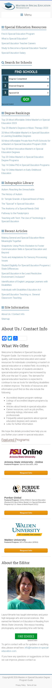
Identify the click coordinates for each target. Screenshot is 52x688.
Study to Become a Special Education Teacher (24, 48)
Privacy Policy (21, 685)
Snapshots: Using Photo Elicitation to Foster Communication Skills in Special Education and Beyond (24, 249)
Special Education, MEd (29, 464)
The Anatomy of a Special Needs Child (20, 208)
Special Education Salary (14, 53)
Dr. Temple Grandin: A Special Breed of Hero (23, 199)
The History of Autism (12, 194)
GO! (26, 99)
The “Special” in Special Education (18, 203)
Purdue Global (12, 497)
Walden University (15, 539)
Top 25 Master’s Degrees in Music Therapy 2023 (25, 128)
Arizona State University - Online (23, 462)
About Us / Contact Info (13, 314)
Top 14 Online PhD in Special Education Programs (26, 165)
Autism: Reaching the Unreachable (18, 189)
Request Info (26, 473)
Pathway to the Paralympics (15, 213)
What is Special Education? (15, 38)
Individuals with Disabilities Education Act (21, 289)
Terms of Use (31, 685)
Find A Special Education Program (18, 34)
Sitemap (6, 319)
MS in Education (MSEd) (29, 542)
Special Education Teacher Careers (19, 43)
